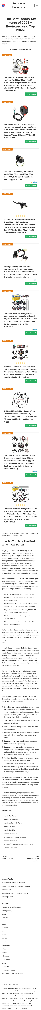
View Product (31, 94)
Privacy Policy (7, 910)
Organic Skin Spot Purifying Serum (15, 893)
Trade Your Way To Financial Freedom (16, 886)
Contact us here (8, 803)
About (4, 914)
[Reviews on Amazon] (20, 216)
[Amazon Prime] (34, 183)
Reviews (5, 928)
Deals (4, 935)
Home (4, 924)
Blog (3, 931)
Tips (4, 949)
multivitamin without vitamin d (13, 882)
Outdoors (6, 959)
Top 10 (4, 942)
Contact (5, 917)
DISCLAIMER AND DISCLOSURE (12, 973)
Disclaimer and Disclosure (11, 907)
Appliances (6, 945)
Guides (4, 938)
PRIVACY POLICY (9, 970)
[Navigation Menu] (36, 5)
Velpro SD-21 (6, 890)
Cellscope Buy (7, 897)
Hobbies (6, 956)
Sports (4, 952)
